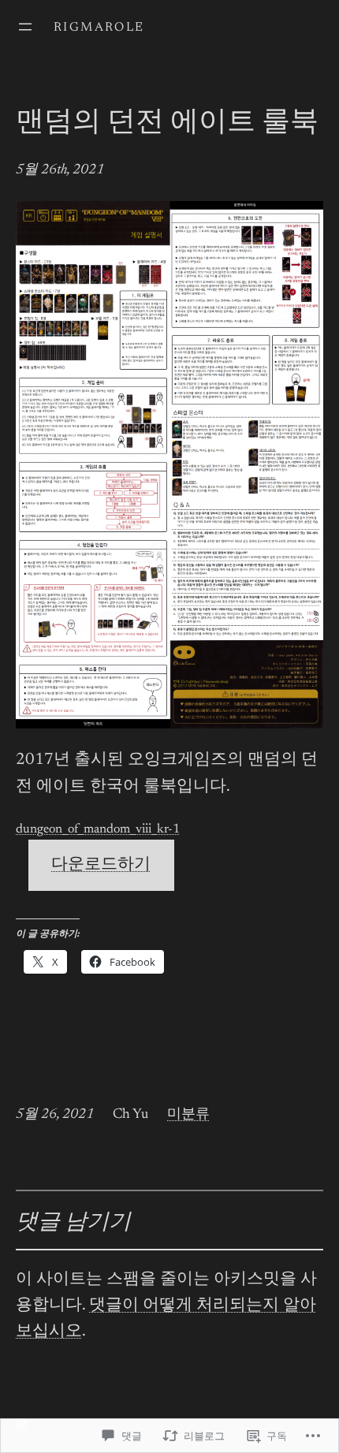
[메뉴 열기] (25, 26)
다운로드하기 (101, 865)
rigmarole (99, 27)
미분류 (188, 1115)
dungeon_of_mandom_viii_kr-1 (98, 829)
